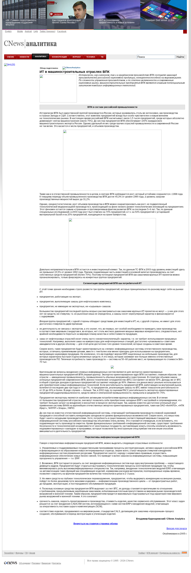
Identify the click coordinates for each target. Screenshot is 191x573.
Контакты (56, 563)
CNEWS (10, 57)
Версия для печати (177, 528)
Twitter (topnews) (47, 31)
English (8, 31)
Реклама (36, 563)
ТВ (102, 57)
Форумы (19, 553)
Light (36, 31)
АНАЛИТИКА (40, 57)
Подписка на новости (169, 553)
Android (28, 31)
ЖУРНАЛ (77, 57)
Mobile (20, 31)
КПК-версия (152, 553)
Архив (32, 553)
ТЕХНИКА (90, 57)
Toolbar (141, 553)
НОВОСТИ (24, 57)
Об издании (24, 563)
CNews (130, 560)
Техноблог (9, 553)
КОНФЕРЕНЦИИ (59, 57)
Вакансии (46, 563)
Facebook (61, 31)
